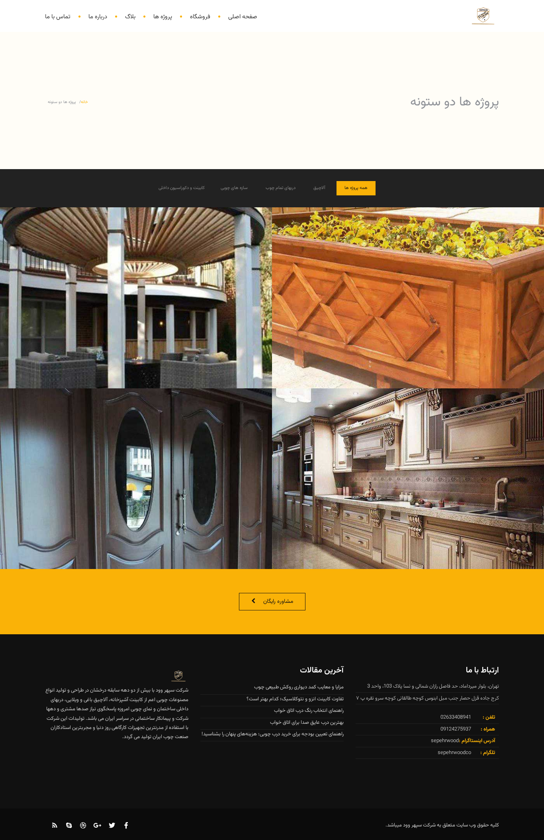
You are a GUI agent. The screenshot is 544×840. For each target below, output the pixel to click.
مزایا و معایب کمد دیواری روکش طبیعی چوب (299, 687)
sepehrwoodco (454, 753)
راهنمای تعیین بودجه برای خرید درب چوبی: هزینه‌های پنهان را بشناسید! (273, 734)
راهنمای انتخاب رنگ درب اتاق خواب (309, 711)
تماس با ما (57, 16)
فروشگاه (200, 16)
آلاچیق (319, 188)
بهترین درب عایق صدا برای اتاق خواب (307, 723)
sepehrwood (445, 741)
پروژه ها (162, 16)
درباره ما (97, 16)
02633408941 (455, 717)
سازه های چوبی (234, 188)
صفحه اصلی (242, 16)
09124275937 (455, 729)
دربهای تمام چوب (280, 188)
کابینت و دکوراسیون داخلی (182, 188)
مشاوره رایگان (278, 601)
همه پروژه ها (356, 188)
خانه (84, 102)
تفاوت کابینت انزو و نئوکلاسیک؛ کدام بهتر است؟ (295, 699)
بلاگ (130, 16)
